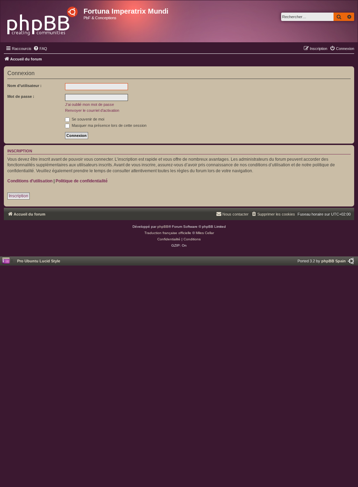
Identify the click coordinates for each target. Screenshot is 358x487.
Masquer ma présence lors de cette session (108, 125)
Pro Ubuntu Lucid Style (38, 261)
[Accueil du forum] (43, 19)
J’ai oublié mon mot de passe (89, 104)
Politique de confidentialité (82, 181)
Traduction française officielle (167, 233)
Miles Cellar (205, 233)
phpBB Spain (333, 261)
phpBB (163, 226)
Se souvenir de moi (87, 119)
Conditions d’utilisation (29, 181)
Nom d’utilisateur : (24, 85)
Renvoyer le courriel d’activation (92, 110)
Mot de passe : (20, 96)
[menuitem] (40, 48)
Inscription (18, 196)
